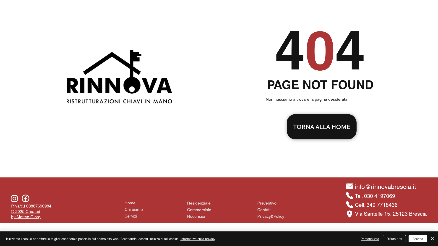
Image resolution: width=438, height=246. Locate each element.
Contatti (264, 209)
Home (130, 202)
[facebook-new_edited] (25, 198)
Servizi (131, 216)
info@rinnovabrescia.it (385, 186)
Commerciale (199, 209)
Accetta (417, 238)
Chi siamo (134, 209)
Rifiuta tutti (394, 238)
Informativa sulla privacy (197, 238)
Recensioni (197, 216)
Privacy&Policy (270, 216)
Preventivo (266, 203)
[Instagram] (14, 198)
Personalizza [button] (370, 238)
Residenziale (199, 203)
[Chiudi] (432, 238)
